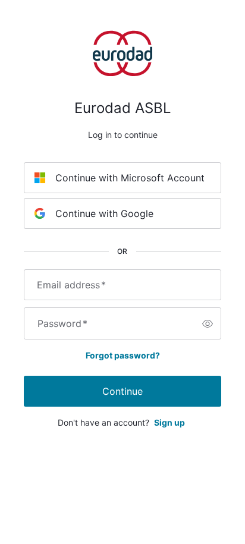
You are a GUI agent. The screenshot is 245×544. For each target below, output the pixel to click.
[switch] (207, 323)
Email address (71, 284)
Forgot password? (123, 355)
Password (62, 323)
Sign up (169, 422)
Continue (122, 391)
